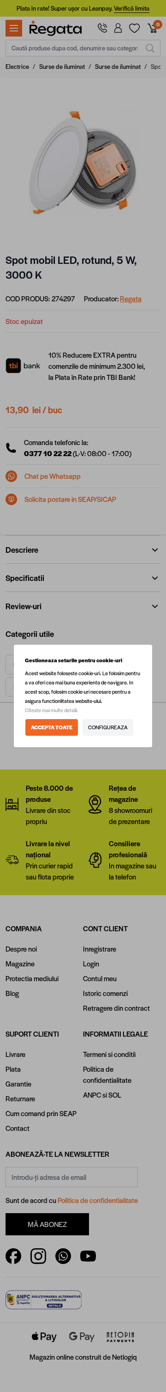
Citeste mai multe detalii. (51, 710)
